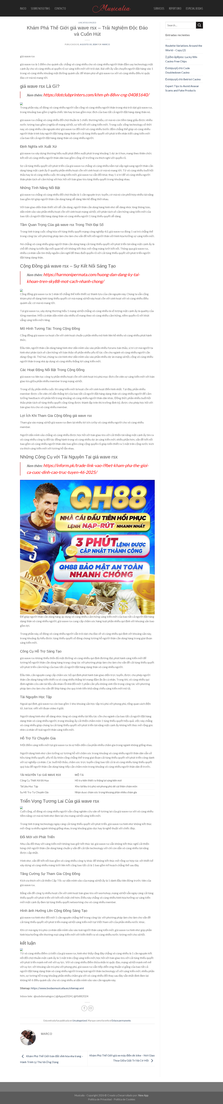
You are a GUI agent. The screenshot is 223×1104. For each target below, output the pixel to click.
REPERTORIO (175, 8)
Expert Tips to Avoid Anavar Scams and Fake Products (182, 88)
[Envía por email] (91, 1008)
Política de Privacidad (100, 1099)
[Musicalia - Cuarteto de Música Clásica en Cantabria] (111, 8)
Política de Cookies (124, 1099)
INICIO (23, 8)
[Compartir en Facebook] (84, 1008)
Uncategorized (87, 23)
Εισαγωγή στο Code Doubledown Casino (177, 70)
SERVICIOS (159, 8)
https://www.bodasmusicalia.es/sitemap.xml (57, 988)
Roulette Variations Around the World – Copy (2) (183, 48)
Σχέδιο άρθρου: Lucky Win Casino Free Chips (181, 59)
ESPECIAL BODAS (194, 8)
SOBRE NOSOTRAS (40, 8)
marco (106, 44)
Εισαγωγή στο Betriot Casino (183, 79)
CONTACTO (60, 8)
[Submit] (199, 25)
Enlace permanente (121, 1020)
